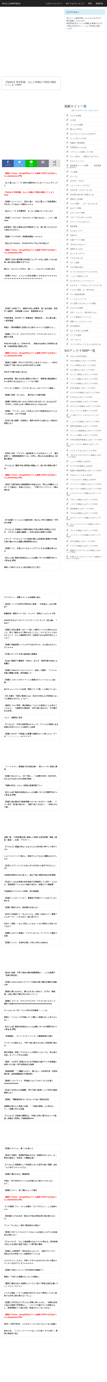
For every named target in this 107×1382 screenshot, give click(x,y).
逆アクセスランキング (75, 3)
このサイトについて (54, 3)
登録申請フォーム (79, 25)
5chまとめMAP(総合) (11, 3)
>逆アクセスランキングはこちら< (85, 110)
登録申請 (99, 3)
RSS (90, 3)
